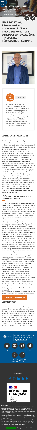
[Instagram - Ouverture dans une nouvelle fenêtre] (14, 379)
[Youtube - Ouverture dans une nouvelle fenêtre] (23, 379)
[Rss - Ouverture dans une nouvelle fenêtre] (27, 379)
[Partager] (33, 18)
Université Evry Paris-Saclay (11, 9)
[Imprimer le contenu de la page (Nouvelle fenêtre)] (27, 18)
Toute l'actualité (9, 12)
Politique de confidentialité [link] (24, 428)
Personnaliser (10, 428)
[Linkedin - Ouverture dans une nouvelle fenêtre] (18, 379)
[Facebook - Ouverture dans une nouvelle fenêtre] (10, 379)
